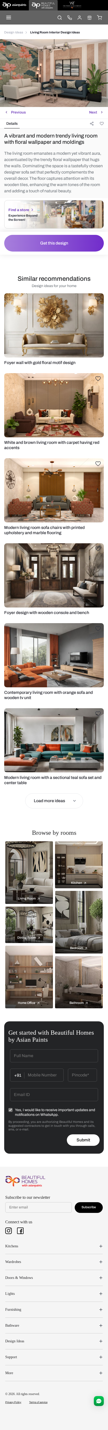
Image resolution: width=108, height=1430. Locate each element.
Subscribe (89, 1207)
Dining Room (26, 937)
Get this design (54, 243)
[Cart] (99, 17)
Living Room (27, 898)
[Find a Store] (89, 17)
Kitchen (76, 883)
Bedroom (76, 948)
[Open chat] (99, 1401)
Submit (83, 1140)
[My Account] (79, 17)
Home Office (26, 1003)
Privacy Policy (13, 1402)
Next (93, 112)
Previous (18, 112)
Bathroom (76, 1003)
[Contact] (69, 17)
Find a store (18, 210)
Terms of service (38, 1402)
